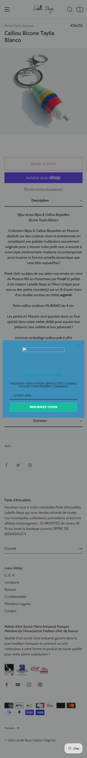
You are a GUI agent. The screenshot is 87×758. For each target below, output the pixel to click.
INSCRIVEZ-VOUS (43, 407)
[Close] (79, 345)
